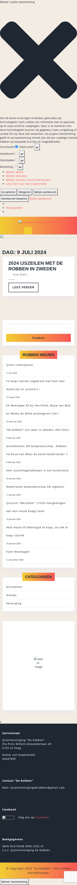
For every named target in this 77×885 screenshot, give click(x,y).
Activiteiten (14, 587)
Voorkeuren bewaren (14, 198)
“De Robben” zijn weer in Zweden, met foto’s (37, 430)
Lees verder (25, 289)
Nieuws (11, 595)
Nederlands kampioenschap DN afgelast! (35, 486)
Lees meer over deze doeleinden (26, 184)
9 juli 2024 (19, 274)
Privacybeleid (14, 208)
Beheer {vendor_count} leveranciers (28, 180)
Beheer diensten (16, 176)
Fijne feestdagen (18, 551)
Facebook (42, 817)
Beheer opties (14, 172)
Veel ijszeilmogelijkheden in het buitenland (37, 470)
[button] (38, 60)
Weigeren (25, 192)
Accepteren (8, 192)
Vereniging (13, 603)
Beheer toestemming (14, 882)
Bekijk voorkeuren (45, 192)
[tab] (28, 230)
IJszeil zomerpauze (19, 365)
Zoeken (38, 338)
